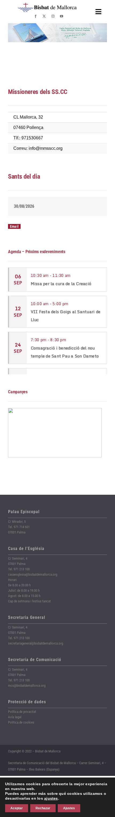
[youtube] (61, 16)
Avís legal (14, 717)
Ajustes (69, 808)
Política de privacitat (22, 712)
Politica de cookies (21, 722)
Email (14, 226)
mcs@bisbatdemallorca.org (26, 686)
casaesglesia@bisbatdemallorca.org (32, 574)
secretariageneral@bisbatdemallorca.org (35, 643)
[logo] (47, 4)
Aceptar (16, 808)
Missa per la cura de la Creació (61, 283)
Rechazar (43, 808)
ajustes (51, 798)
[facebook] (35, 16)
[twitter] (44, 16)
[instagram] (53, 16)
